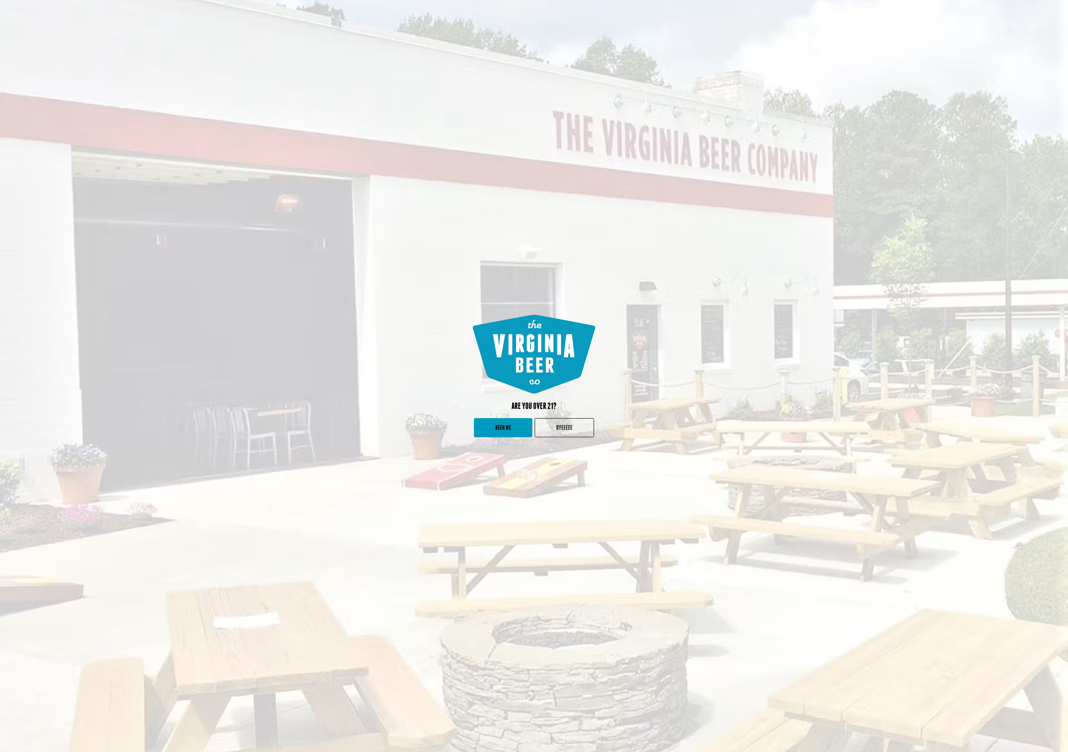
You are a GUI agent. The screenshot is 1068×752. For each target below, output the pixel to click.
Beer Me (503, 427)
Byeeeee (564, 427)
